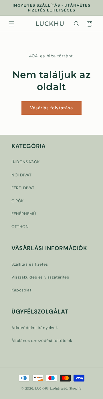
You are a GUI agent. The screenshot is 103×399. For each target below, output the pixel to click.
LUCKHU (41, 388)
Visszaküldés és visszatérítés (40, 277)
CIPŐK (17, 200)
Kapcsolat (21, 290)
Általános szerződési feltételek (41, 340)
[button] (11, 23)
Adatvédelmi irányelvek (34, 327)
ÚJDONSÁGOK (25, 161)
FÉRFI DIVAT (23, 187)
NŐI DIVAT (21, 175)
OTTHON (20, 226)
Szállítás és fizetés (29, 264)
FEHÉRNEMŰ (23, 213)
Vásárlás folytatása (51, 108)
